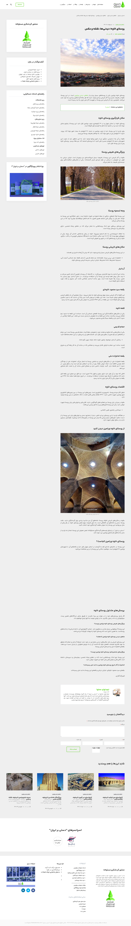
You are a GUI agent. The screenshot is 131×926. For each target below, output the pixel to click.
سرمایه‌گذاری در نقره (53, 870)
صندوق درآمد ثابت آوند (52, 867)
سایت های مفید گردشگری (79, 901)
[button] (11, 5)
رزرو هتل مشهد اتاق (33, 79)
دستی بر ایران (121, 16)
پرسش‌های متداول (81, 890)
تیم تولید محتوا (102, 690)
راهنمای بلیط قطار (38, 127)
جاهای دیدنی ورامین (101, 16)
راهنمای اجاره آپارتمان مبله (35, 108)
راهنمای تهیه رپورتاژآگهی (80, 888)
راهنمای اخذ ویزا (39, 142)
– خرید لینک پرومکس (80, 880)
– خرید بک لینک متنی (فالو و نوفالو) (77, 873)
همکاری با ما (83, 906)
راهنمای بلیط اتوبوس (37, 131)
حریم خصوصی (82, 904)
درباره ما (84, 909)
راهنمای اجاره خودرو (37, 135)
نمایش (107, 107)
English (20, 4)
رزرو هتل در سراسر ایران (32, 72)
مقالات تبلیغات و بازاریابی (80, 885)
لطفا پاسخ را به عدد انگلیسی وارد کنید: (115, 748)
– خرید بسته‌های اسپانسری (79, 878)
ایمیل (101, 740)
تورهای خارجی (39, 154)
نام (123, 740)
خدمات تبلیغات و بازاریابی (80, 868)
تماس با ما (83, 911)
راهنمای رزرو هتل (38, 104)
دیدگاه (122, 724)
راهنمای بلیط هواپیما (37, 123)
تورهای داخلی (39, 150)
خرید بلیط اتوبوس (34, 70)
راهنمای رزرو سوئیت (37, 112)
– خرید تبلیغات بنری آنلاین (79, 875)
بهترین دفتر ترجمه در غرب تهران (29, 74)
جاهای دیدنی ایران (111, 16)
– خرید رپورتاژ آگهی (81, 870)
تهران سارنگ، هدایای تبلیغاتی (30, 76)
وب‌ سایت (79, 740)
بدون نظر (108, 34)
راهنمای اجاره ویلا (38, 115)
